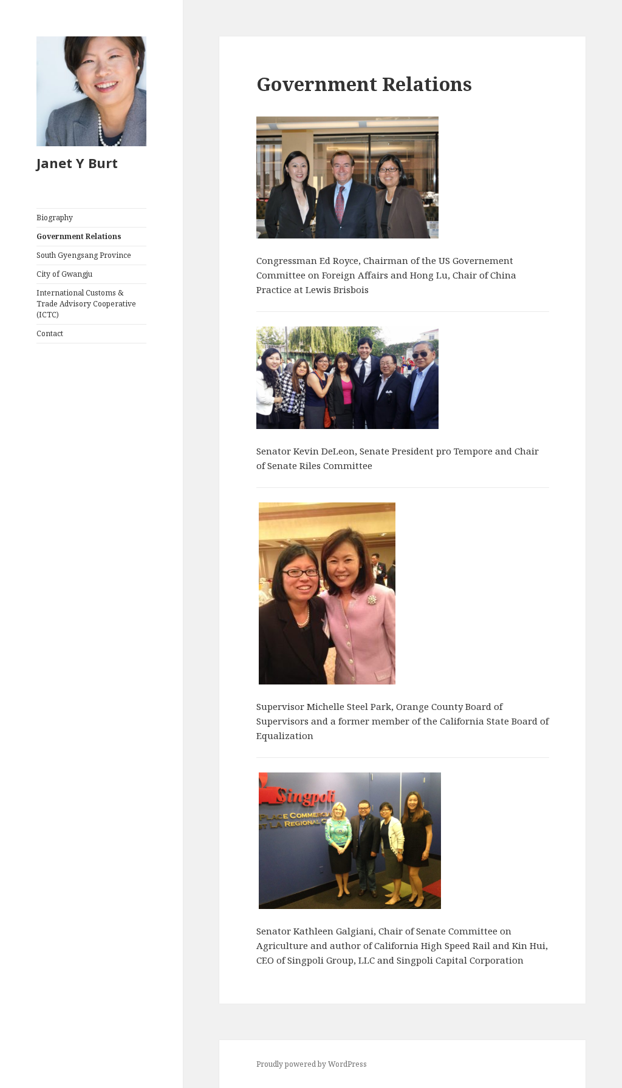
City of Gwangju (64, 274)
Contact (49, 333)
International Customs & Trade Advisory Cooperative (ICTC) (86, 304)
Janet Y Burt (77, 163)
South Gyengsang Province (83, 255)
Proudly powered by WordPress (311, 1064)
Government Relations (78, 236)
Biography (54, 217)
